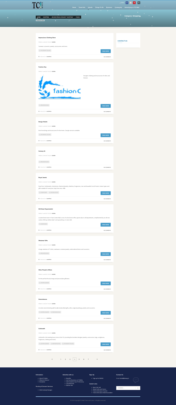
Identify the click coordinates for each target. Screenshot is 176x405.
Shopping (49, 56)
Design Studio (42, 121)
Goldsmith (41, 328)
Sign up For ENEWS (98, 378)
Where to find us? (44, 380)
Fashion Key (42, 67)
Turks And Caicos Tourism (100, 391)
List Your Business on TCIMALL (74, 380)
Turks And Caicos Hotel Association (102, 392)
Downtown (44, 192)
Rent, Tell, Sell (97, 387)
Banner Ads (69, 385)
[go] (137, 388)
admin (53, 42)
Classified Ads (70, 383)
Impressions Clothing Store (47, 37)
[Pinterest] (134, 2)
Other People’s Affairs (45, 270)
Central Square (45, 282)
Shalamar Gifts (43, 240)
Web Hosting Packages (45, 390)
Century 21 (41, 151)
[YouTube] (130, 2)
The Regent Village (45, 50)
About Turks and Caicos (99, 389)
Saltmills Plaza (54, 192)
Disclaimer (42, 382)
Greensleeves (42, 299)
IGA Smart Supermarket (45, 209)
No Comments (107, 56)
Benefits (68, 378)
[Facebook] (127, 2)
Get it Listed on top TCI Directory (75, 382)
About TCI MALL (43, 378)
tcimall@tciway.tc (124, 378)
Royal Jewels (42, 177)
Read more (105, 51)
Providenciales (45, 105)
